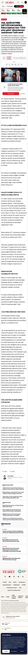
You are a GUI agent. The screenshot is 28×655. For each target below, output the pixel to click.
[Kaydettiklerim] (22, 2)
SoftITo (15, 582)
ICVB (20, 587)
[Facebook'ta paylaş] (9, 64)
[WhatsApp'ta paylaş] (12, 64)
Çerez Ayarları (14, 651)
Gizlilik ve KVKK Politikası (14, 597)
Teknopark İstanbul (6, 584)
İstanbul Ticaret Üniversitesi (14, 590)
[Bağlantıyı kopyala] (21, 64)
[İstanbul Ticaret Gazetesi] (10, 2)
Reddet (22, 651)
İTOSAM (24, 584)
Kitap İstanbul (22, 582)
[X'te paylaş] (6, 64)
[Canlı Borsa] (26, 2)
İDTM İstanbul (16, 584)
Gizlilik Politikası (5, 648)
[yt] (9, 576)
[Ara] (18, 2)
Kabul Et (6, 651)
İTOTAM (4, 582)
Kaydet (13, 471)
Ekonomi (4, 19)
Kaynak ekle (11, 93)
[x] (5, 576)
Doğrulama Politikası (20, 596)
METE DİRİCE (10, 476)
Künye (2, 596)
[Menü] (2, 2)
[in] (23, 576)
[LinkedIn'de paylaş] (15, 64)
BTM (10, 582)
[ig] (14, 576)
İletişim (7, 596)
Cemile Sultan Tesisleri (12, 587)
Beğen (5, 471)
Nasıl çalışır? (22, 93)
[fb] (18, 576)
